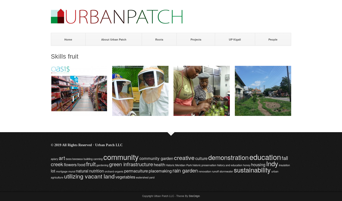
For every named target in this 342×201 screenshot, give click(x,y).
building (88, 159)
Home (68, 39)
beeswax (77, 159)
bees (69, 159)
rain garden (185, 170)
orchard (109, 171)
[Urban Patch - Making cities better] (117, 22)
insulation (284, 165)
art (62, 157)
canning (98, 159)
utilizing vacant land (89, 176)
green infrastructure (131, 164)
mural (71, 171)
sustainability (252, 169)
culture (201, 158)
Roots (159, 39)
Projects (196, 39)
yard (151, 177)
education (265, 156)
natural (82, 171)
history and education (229, 165)
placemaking (160, 171)
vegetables (125, 177)
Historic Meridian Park (179, 165)
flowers (70, 164)
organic (119, 171)
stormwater (226, 171)
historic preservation (204, 165)
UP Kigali (235, 39)
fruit (91, 163)
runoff (215, 171)
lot (53, 171)
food (81, 164)
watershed (142, 177)
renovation (205, 171)
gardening (102, 165)
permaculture (136, 171)
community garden (156, 158)
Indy (272, 163)
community (121, 156)
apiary (54, 159)
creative (184, 157)
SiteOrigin (194, 196)
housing (258, 164)
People (272, 39)
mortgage (62, 171)
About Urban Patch (113, 39)
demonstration (228, 157)
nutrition (96, 171)
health (159, 164)
